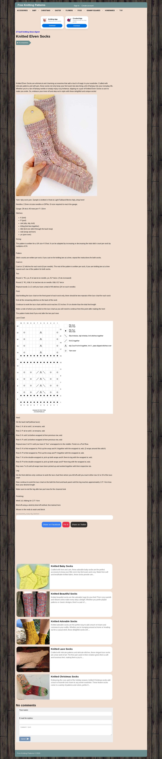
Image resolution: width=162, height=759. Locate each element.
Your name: (23, 710)
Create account (87, 6)
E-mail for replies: (26, 718)
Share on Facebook (51, 524)
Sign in (76, 6)
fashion (36, 514)
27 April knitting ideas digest (28, 32)
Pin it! (65, 524)
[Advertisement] (64, 62)
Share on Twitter (79, 524)
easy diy (29, 514)
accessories (20, 514)
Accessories (23, 43)
